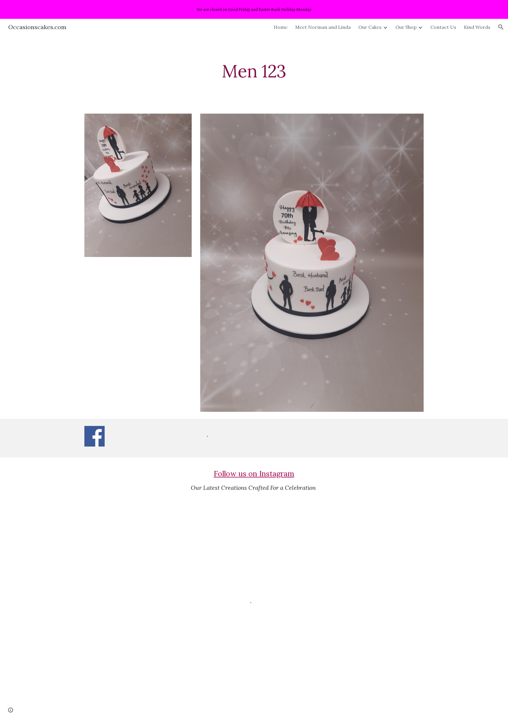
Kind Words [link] (477, 27)
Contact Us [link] (443, 27)
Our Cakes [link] (370, 27)
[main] (254, 71)
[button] (501, 27)
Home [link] (281, 27)
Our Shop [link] (406, 27)
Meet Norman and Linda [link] (323, 27)
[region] (254, 9)
